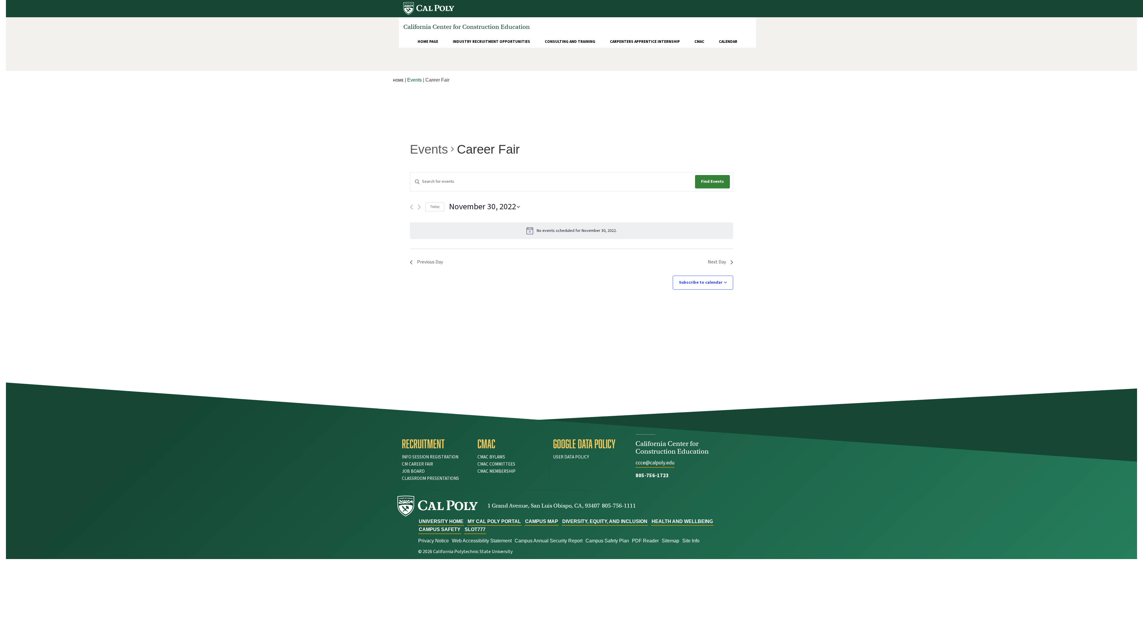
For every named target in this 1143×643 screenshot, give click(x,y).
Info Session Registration (430, 457)
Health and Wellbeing (682, 521)
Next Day (717, 262)
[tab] (435, 443)
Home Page (428, 41)
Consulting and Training (570, 41)
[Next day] (419, 207)
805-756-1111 (619, 505)
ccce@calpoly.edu (654, 462)
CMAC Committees (496, 464)
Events (429, 149)
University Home (441, 521)
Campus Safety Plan (607, 540)
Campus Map (541, 521)
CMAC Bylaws (491, 457)
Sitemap (670, 540)
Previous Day (430, 262)
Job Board (413, 471)
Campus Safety (439, 529)
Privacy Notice (433, 540)
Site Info (690, 540)
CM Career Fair (417, 464)
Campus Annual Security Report (549, 540)
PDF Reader (645, 540)
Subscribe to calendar (700, 282)
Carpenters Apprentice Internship (645, 41)
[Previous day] (411, 207)
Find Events (712, 182)
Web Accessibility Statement (482, 540)
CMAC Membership (496, 471)
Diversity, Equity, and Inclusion (604, 521)
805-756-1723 (652, 475)
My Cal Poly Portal (494, 521)
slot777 (475, 529)
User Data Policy (571, 457)
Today (435, 206)
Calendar (728, 41)
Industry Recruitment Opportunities (491, 41)
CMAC (699, 41)
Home (398, 80)
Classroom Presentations (430, 478)
